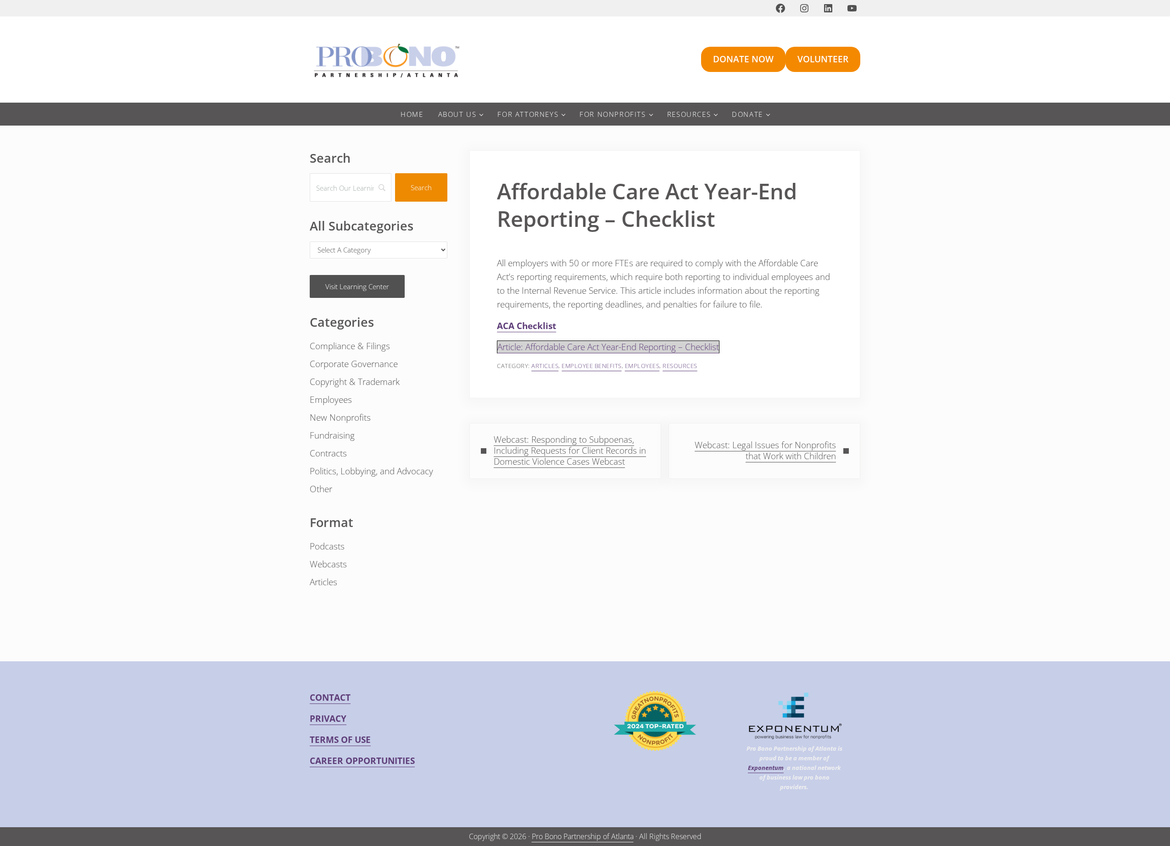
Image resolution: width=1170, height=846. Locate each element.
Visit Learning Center (357, 286)
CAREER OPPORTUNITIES (362, 761)
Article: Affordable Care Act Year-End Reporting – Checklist (608, 347)
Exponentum (766, 768)
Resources (680, 366)
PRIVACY (328, 719)
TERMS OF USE (340, 740)
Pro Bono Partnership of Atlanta (583, 836)
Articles (544, 366)
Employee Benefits (592, 366)
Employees (642, 366)
